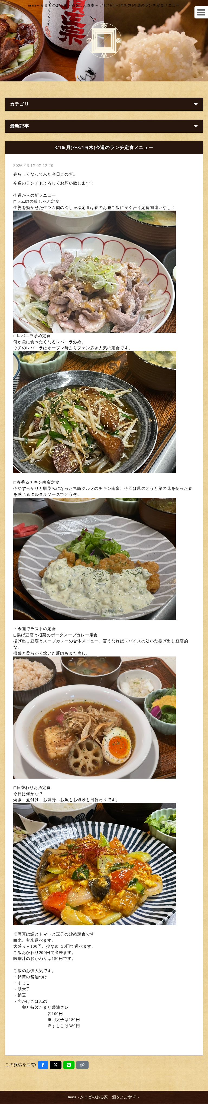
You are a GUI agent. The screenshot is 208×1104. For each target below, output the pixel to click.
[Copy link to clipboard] (82, 1065)
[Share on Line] (69, 1065)
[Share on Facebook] (43, 1065)
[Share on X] (55, 1065)
